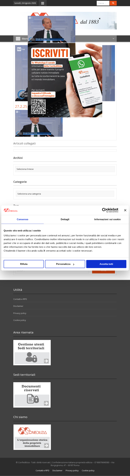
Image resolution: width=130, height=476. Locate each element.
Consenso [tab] (22, 219)
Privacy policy (19, 313)
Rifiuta (23, 264)
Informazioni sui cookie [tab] (107, 219)
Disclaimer (18, 306)
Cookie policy (19, 320)
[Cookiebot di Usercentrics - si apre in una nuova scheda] (104, 210)
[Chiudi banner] (125, 210)
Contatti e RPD (20, 299)
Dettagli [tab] (65, 219)
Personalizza (63, 264)
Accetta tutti (106, 264)
